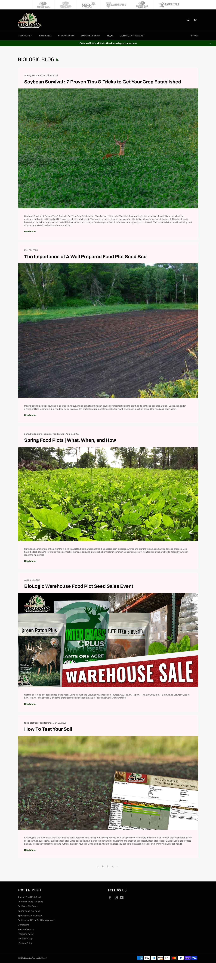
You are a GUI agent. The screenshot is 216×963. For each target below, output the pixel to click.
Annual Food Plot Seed (29, 897)
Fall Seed (45, 36)
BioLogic (27, 958)
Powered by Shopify (39, 958)
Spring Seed (66, 36)
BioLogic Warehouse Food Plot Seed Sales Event (78, 586)
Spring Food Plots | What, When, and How (70, 440)
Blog (110, 36)
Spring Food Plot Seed (29, 911)
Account (194, 36)
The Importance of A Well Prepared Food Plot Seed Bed (85, 256)
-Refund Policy (25, 938)
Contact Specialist (132, 36)
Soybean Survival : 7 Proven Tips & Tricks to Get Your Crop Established (102, 81)
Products (24, 36)
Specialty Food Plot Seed (30, 915)
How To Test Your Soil (48, 729)
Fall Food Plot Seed (27, 906)
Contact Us (23, 925)
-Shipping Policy (26, 934)
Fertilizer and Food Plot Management (36, 920)
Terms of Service (26, 929)
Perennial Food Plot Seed (30, 902)
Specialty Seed (90, 36)
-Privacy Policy (25, 943)
